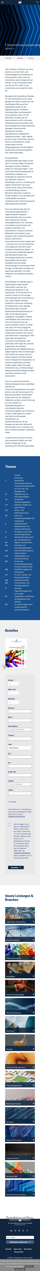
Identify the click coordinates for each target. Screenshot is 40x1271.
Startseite (8, 58)
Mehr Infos (29, 1266)
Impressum (18, 1249)
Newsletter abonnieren (19, 1242)
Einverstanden (20, 1269)
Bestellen (14, 868)
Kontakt (9, 1249)
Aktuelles (20, 58)
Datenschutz (19, 1252)
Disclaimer (28, 1249)
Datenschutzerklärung (16, 816)
